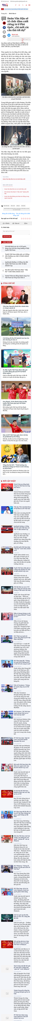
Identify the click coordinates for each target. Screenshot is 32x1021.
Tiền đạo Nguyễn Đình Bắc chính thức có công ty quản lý (16, 307)
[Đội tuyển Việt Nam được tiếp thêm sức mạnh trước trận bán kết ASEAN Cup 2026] (7, 767)
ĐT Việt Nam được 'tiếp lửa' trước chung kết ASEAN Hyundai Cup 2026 (22, 739)
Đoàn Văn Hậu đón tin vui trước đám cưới (14, 179)
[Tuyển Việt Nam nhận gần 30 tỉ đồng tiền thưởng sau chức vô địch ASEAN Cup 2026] (7, 571)
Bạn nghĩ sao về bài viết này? (9, 218)
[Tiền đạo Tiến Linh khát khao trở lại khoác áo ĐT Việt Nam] (7, 510)
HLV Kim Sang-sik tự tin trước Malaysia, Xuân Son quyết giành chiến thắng (21, 890)
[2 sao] (23, 219)
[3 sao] (25, 219)
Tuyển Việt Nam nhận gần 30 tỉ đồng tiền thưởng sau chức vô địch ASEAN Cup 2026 (22, 569)
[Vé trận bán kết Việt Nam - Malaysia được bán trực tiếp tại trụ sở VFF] (7, 794)
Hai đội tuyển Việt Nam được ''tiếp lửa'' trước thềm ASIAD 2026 (22, 548)
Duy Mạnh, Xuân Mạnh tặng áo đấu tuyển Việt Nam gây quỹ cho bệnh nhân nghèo (15, 403)
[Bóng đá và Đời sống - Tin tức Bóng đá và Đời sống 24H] (5, 5)
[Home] (4, 23)
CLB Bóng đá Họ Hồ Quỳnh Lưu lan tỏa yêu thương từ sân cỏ (16, 339)
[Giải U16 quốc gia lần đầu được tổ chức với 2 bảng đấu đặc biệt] (7, 918)
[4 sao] (28, 219)
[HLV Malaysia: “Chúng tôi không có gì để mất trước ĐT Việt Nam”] (7, 869)
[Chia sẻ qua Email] (4, 32)
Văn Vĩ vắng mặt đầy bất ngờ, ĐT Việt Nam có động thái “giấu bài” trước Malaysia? (22, 967)
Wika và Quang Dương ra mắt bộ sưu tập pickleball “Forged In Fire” (22, 615)
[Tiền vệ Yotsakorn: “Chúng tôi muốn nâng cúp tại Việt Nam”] (7, 688)
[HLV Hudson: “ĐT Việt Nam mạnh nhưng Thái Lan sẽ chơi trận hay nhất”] (7, 715)
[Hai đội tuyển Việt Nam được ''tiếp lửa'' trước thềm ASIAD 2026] (7, 550)
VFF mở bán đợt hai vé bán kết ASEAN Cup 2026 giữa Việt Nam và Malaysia (21, 943)
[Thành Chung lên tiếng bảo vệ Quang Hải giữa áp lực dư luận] (7, 993)
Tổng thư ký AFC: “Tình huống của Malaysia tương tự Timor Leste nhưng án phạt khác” (16, 466)
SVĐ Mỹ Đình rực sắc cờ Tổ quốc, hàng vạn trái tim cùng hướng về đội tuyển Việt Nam (22, 588)
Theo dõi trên (23, 39)
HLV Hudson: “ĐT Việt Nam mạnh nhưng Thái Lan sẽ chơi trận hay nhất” (22, 713)
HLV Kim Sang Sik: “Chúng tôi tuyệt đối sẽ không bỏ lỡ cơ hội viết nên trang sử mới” (22, 662)
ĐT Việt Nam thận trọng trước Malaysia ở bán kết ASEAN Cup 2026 (21, 1016)
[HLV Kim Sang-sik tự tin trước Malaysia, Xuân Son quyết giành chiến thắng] (7, 891)
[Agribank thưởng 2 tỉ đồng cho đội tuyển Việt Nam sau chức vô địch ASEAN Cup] (7, 529)
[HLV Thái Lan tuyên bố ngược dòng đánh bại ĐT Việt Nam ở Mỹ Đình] (7, 639)
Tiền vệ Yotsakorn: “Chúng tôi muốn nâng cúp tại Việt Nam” (22, 686)
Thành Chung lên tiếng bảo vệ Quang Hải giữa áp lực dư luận (22, 992)
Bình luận (3, 18)
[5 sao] (30, 219)
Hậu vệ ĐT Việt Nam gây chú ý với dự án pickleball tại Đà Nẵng (15, 435)
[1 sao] (21, 219)
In (26, 223)
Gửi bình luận (7, 236)
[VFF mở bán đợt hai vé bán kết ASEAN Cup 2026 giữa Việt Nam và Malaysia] (7, 944)
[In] (4, 36)
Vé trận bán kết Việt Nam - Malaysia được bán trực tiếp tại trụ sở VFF (22, 792)
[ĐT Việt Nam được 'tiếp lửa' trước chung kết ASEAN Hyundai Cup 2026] (7, 741)
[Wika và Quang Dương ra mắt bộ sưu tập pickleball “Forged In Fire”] (7, 616)
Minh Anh (15, 34)
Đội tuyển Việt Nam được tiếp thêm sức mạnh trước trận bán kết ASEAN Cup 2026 (22, 766)
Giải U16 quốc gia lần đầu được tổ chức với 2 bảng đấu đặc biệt (22, 916)
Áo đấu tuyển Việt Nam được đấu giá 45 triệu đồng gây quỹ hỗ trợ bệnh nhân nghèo (15, 371)
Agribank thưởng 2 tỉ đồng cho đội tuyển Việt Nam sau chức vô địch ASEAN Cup (22, 528)
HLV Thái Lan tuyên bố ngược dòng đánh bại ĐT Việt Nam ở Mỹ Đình (22, 637)
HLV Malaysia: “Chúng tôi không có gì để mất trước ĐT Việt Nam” (22, 867)
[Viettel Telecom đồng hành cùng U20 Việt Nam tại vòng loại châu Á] (7, 487)
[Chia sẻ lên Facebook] (4, 27)
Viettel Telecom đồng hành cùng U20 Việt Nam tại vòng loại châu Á (22, 486)
